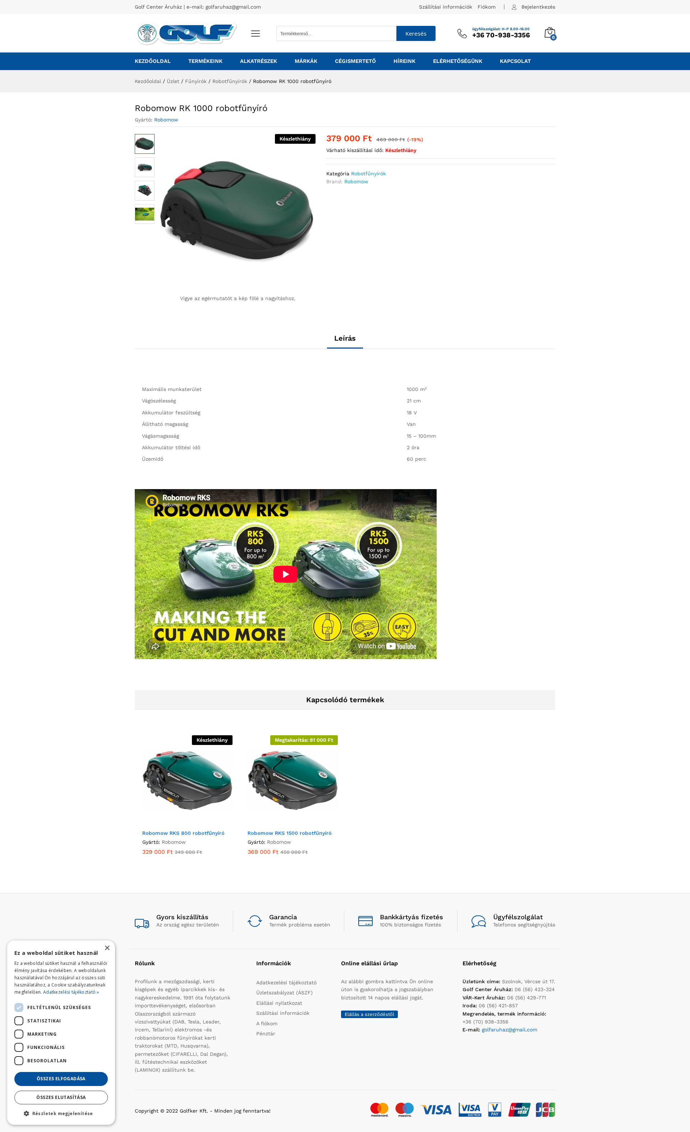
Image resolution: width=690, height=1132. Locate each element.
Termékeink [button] (205, 61)
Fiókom (487, 7)
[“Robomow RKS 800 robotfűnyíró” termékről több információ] (179, 821)
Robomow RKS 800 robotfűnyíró (183, 833)
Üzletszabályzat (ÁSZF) (284, 992)
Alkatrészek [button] (258, 61)
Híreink (404, 61)
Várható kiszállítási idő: (354, 150)
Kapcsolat (515, 61)
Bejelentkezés (538, 6)
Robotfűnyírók (368, 173)
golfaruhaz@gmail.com (233, 7)
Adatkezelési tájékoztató (286, 982)
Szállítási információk (445, 7)
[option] (187, 800)
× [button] (107, 948)
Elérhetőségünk (457, 61)
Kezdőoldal (153, 61)
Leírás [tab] (345, 338)
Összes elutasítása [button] (61, 1097)
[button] (285, 821)
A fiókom (266, 1023)
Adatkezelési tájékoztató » (71, 992)
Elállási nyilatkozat (279, 1003)
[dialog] (61, 1032)
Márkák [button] (306, 61)
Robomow (166, 120)
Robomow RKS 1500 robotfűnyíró (290, 833)
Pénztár (265, 1033)
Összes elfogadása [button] (61, 1079)
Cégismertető (355, 61)
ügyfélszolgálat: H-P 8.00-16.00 (501, 29)
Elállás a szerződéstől (369, 1014)
